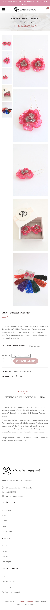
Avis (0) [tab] (42, 397)
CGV (3, 576)
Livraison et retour (8, 581)
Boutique (23, 22)
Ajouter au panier (27, 361)
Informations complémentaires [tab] (20, 397)
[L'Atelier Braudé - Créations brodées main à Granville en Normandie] (25, 9)
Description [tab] (24, 391)
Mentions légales (8, 587)
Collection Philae (25, 371)
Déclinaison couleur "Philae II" (14, 345)
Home (14, 22)
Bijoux (32, 22)
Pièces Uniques (7, 531)
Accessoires (6, 510)
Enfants (4, 521)
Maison (4, 526)
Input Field (6, 356)
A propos (5, 551)
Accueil (4, 546)
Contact (5, 556)
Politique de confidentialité (11, 592)
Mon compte (6, 562)
